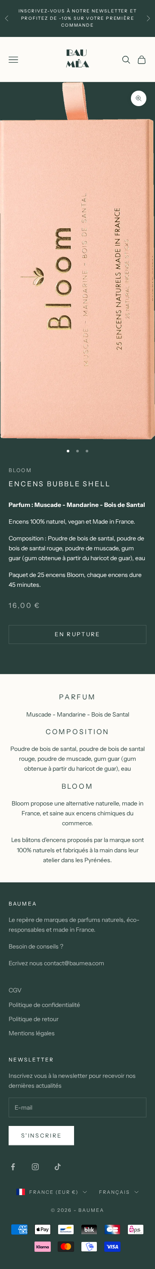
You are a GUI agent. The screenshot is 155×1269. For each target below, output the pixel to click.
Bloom (20, 470)
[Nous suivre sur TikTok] (57, 1166)
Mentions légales (32, 1033)
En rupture (77, 634)
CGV (15, 990)
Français (114, 1192)
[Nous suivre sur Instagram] (35, 1166)
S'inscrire (41, 1135)
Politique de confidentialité (44, 1005)
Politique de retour (34, 1019)
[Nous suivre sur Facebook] (13, 1166)
